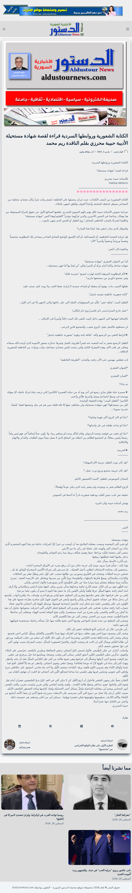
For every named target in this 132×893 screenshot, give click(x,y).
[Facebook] (112, 726)
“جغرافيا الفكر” (122, 814)
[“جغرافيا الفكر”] (99, 792)
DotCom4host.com (23, 887)
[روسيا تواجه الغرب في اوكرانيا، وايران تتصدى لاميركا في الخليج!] (32, 792)
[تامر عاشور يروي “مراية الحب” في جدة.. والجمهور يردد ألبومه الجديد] (99, 847)
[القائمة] (127, 29)
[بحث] (4, 29)
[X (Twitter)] (81, 726)
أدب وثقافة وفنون (86, 151)
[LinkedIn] (19, 726)
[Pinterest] (50, 726)
